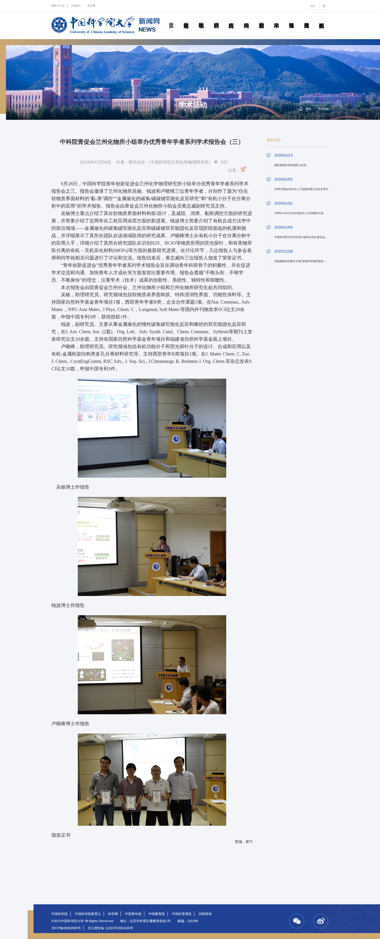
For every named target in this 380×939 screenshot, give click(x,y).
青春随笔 (291, 18)
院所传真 (231, 18)
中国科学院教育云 (88, 914)
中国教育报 (156, 914)
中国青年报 (133, 914)
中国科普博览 (181, 914)
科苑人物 (246, 18)
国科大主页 (58, 5)
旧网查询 (205, 914)
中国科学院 (59, 914)
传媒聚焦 (306, 18)
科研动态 (216, 18)
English (76, 5)
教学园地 (201, 18)
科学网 (113, 914)
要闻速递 (186, 18)
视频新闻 (321, 18)
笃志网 (91, 5)
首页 (171, 18)
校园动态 (261, 18)
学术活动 (276, 18)
